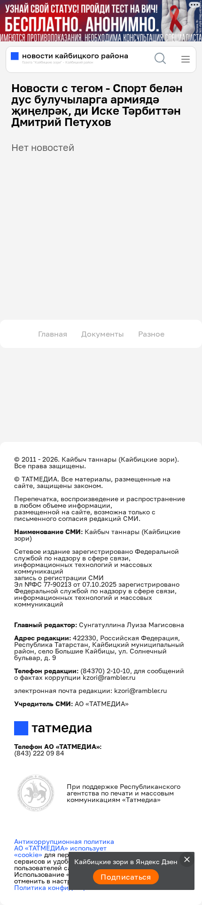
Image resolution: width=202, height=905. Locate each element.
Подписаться (126, 876)
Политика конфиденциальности (66, 887)
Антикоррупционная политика (64, 841)
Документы (102, 333)
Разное (151, 333)
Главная (52, 333)
